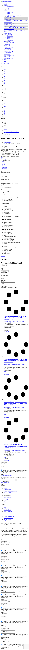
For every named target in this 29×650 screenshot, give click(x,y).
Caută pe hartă (7, 510)
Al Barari (6, 520)
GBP (5, 93)
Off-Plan (6, 499)
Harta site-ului (7, 492)
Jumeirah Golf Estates (9, 516)
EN (4, 70)
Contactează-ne (7, 489)
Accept (2, 538)
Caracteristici (4, 164)
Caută (2, 268)
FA (4, 73)
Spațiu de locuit (4, 275)
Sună (2, 157)
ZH (4, 76)
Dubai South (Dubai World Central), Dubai (14, 322)
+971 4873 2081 (5, 63)
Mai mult (3, 256)
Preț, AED (3, 280)
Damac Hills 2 (7, 519)
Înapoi (5, 286)
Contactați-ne (4, 168)
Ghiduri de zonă (8, 511)
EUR (5, 88)
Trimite (2, 474)
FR (4, 78)
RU (4, 69)
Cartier (2, 165)
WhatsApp (3, 159)
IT (4, 80)
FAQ (5, 508)
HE (4, 83)
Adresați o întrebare (5, 160)
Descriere (3, 163)
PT (4, 81)
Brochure (6, 330)
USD (5, 91)
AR (4, 74)
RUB (5, 92)
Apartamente (4, 167)
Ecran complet (7, 142)
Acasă (2, 161)
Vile (5, 500)
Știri (5, 507)
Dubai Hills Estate (8, 518)
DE (4, 71)
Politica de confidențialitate (10, 491)
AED (5, 89)
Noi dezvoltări (7, 497)
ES (4, 77)
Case (5, 502)
